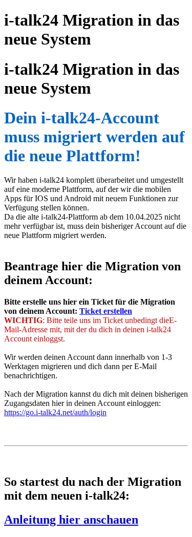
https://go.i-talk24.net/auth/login (55, 412)
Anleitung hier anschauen (71, 519)
